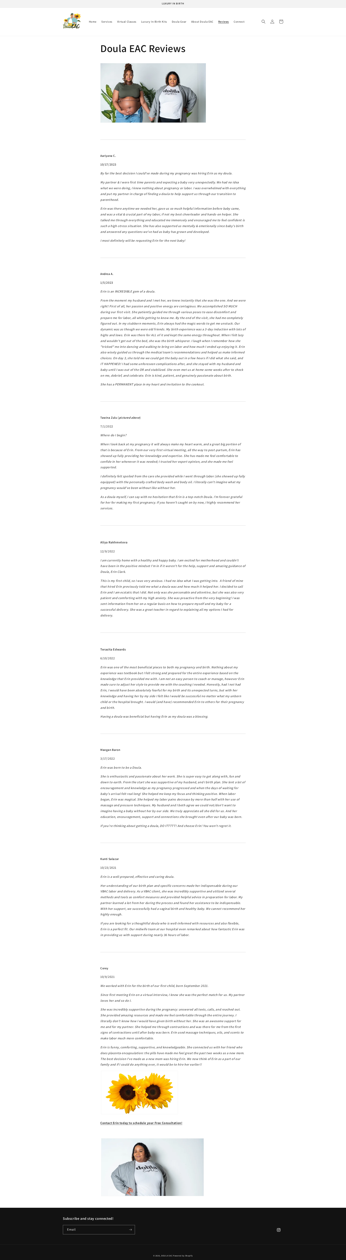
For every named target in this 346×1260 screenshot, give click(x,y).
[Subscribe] (130, 1229)
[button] (263, 21)
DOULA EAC (166, 1255)
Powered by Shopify (183, 1255)
